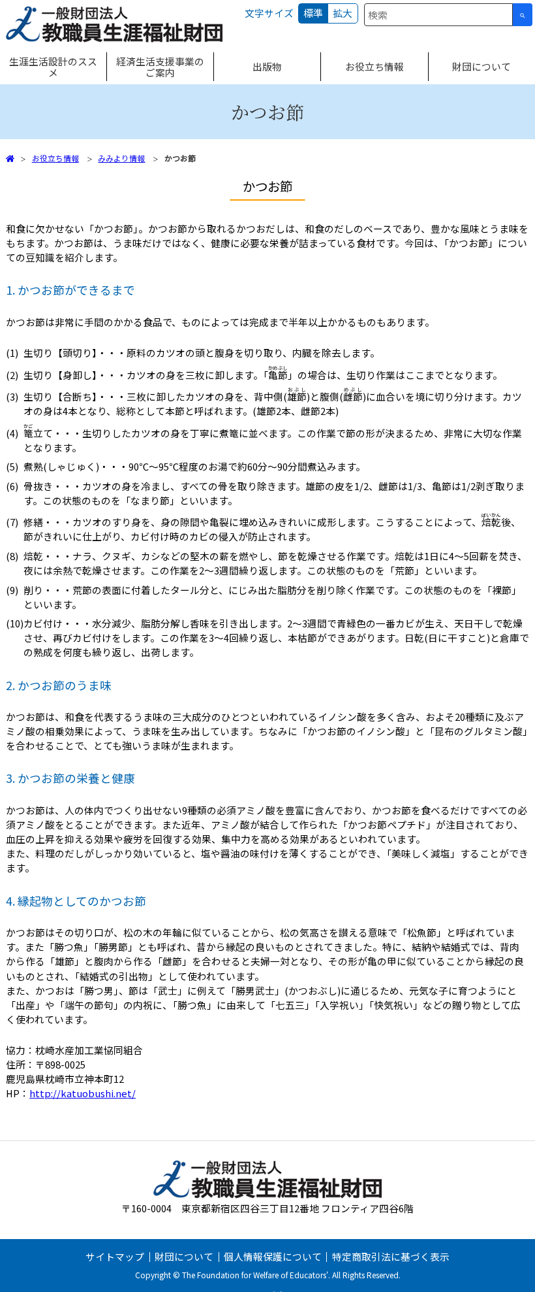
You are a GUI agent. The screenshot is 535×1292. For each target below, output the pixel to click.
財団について (184, 1256)
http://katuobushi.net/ (82, 1093)
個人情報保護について (273, 1256)
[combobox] (438, 14)
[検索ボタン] (522, 14)
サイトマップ (114, 1256)
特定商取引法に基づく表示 (391, 1256)
